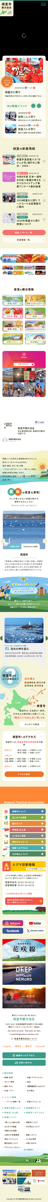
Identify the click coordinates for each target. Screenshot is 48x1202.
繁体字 (18, 1046)
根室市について (32, 1122)
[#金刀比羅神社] (18, 375)
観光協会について (11, 1143)
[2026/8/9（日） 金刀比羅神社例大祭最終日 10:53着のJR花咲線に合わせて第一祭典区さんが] (40, 375)
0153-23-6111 (26, 882)
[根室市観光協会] (9, 425)
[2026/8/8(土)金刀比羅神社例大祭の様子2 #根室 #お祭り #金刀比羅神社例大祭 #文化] (40, 389)
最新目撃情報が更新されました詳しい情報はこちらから (20, 901)
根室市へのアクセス (35, 1112)
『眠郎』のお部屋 (10, 1130)
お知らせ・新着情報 (11, 1135)
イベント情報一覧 (13, 1101)
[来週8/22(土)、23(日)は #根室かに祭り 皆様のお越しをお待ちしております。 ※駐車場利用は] (29, 375)
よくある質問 (31, 1139)
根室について (10, 1117)
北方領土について (33, 1126)
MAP (37, 1027)
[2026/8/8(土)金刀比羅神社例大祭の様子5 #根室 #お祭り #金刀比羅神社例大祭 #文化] (7, 389)
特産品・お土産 (11, 1112)
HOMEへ (30, 1149)
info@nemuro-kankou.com (26, 1034)
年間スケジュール (34, 1101)
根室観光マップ (33, 1107)
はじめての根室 (10, 1126)
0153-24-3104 (17, 1031)
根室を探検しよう (12, 1107)
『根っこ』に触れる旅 (12, 1122)
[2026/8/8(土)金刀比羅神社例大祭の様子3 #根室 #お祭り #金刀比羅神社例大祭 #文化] (29, 389)
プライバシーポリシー (12, 1147)
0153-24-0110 (26, 885)
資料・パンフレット (11, 1139)
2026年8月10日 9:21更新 (19, 893)
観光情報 (8, 1073)
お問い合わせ (31, 1143)
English (7, 1046)
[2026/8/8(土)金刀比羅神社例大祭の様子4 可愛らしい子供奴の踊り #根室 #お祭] (18, 389)
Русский (40, 1046)
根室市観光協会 (15, 439)
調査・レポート (31, 1135)
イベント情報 (10, 1097)
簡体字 (28, 1046)
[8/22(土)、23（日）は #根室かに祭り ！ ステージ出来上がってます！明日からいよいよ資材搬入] (7, 375)
